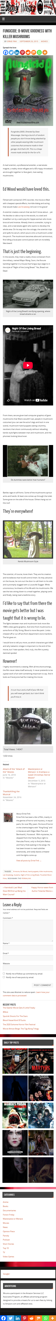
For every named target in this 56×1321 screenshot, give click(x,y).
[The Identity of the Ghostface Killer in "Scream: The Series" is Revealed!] (15, 1170)
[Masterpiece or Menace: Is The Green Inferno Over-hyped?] (15, 1061)
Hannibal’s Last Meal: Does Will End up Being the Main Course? (14, 891)
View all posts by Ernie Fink (28, 860)
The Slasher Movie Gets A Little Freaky (19, 1008)
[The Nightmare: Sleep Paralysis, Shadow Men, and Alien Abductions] (15, 1089)
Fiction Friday (8, 1215)
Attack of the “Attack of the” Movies (14, 770)
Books (5, 1206)
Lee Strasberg (23, 207)
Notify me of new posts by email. (20, 977)
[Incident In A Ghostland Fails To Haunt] (15, 1143)
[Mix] (33, 52)
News (5, 1227)
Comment (8, 918)
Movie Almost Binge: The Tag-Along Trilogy (21, 1029)
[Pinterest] (22, 52)
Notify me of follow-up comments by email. (24, 974)
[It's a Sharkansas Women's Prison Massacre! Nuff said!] (15, 1116)
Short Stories (8, 1244)
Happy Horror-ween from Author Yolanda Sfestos (42, 889)
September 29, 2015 (29, 41)
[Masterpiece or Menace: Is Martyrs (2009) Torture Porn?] (41, 1061)
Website (6, 963)
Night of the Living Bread (30, 875)
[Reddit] (28, 52)
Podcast (6, 1240)
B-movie (16, 871)
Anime (5, 1202)
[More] (44, 52)
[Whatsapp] (39, 52)
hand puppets (33, 871)
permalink (26, 878)
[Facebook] (5, 52)
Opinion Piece (9, 1231)
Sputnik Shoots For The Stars (15, 1016)
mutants (17, 875)
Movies (44, 41)
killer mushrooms (45, 871)
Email (6, 953)
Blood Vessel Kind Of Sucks (14, 1020)
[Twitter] (11, 52)
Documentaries (9, 1210)
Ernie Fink (12, 41)
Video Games (8, 1256)
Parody (6, 1235)
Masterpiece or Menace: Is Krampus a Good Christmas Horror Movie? (39, 773)
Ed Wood (23, 871)
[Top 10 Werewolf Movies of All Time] (41, 1089)
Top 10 (6, 1248)
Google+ (6, 1274)
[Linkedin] (16, 52)
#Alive (5, 1012)
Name (6, 943)
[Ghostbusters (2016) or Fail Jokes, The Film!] (41, 1116)
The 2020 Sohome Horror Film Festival (19, 1024)
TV (4, 1252)
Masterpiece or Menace (13, 1219)
